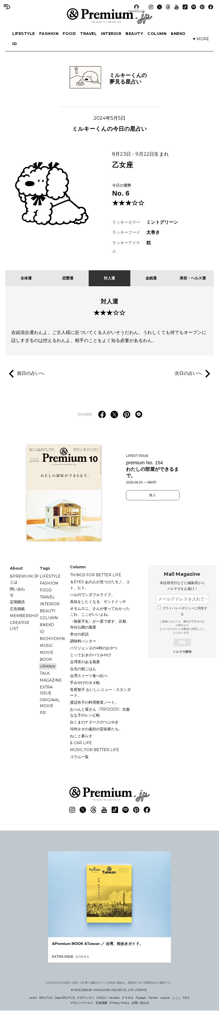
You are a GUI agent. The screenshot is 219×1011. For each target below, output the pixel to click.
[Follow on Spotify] (193, 7)
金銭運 (151, 278)
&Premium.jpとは (24, 579)
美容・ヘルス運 (193, 278)
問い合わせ (17, 592)
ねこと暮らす (81, 736)
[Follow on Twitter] (159, 7)
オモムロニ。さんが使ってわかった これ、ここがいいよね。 (102, 611)
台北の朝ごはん (83, 668)
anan (33, 998)
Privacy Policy (119, 1003)
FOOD (69, 33)
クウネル (128, 998)
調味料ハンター (83, 641)
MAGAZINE (51, 680)
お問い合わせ (140, 1003)
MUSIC (46, 645)
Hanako (114, 998)
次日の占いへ (188, 373)
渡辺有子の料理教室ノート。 (94, 702)
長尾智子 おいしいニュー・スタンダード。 (100, 692)
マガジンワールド (81, 1003)
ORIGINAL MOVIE (50, 703)
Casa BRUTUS (64, 998)
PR (43, 712)
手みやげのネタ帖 (85, 682)
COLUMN (156, 33)
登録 (182, 642)
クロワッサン (86, 998)
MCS (186, 998)
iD (14, 43)
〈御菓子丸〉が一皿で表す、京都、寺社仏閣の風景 (100, 624)
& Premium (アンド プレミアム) (109, 16)
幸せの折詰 (79, 634)
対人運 (109, 278)
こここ (176, 998)
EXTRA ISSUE (46, 690)
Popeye (141, 998)
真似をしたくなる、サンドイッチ (98, 601)
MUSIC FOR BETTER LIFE (94, 749)
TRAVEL (88, 33)
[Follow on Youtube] (176, 7)
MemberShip (24, 615)
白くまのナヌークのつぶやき (94, 722)
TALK (45, 673)
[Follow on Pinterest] (202, 7)
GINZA (101, 998)
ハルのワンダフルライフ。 (92, 594)
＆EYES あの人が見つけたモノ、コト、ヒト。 (100, 584)
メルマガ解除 (182, 652)
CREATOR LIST (136, 11)
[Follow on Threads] (168, 7)
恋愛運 (67, 278)
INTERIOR (111, 33)
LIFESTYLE (23, 33)
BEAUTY (134, 33)
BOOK (46, 659)
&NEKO (178, 33)
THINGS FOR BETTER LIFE (95, 575)
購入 (152, 495)
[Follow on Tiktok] (185, 7)
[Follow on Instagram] (151, 7)
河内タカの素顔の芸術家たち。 (96, 729)
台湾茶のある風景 (85, 661)
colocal (165, 998)
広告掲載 (17, 608)
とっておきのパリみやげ (90, 654)
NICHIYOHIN (52, 638)
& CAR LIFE (81, 742)
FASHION (49, 33)
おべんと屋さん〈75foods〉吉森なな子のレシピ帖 (100, 712)
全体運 (26, 278)
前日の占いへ (30, 373)
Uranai (48, 666)
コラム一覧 (79, 756)
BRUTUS (45, 998)
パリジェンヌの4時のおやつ (93, 648)
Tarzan (153, 998)
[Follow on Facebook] (210, 7)
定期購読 (17, 601)
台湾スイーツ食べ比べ (88, 675)
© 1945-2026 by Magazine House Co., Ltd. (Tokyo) (109, 990)
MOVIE (46, 652)
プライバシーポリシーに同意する (184, 611)
